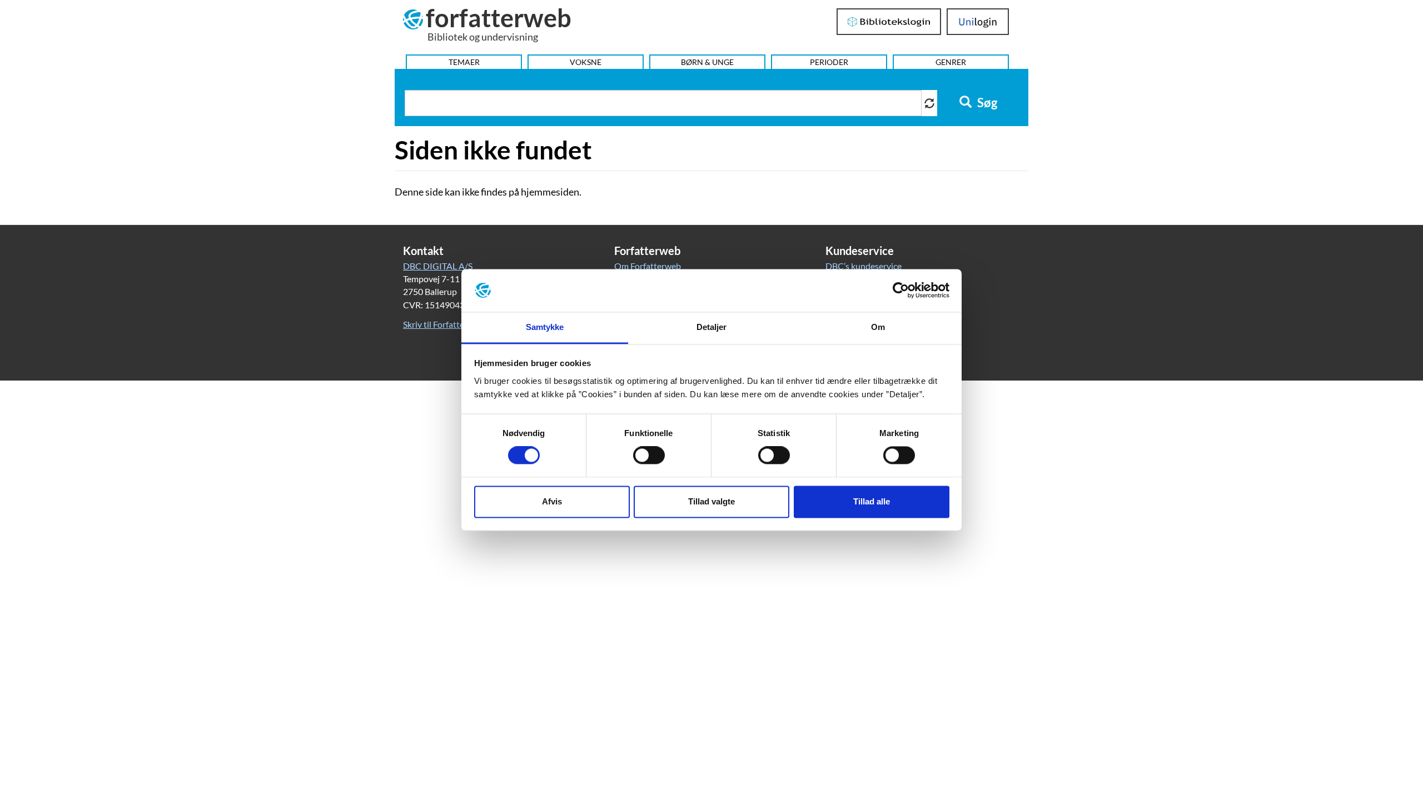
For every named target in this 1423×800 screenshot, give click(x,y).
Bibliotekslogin (889, 22)
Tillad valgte (711, 501)
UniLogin (978, 22)
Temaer (464, 62)
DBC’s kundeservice (863, 266)
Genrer (951, 62)
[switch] (649, 455)
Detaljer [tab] (711, 327)
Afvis (552, 501)
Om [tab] (878, 327)
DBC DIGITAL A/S (437, 266)
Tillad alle (871, 501)
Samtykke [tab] (545, 327)
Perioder (829, 62)
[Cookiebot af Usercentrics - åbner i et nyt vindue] (900, 290)
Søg (986, 103)
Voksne (585, 62)
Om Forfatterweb (647, 266)
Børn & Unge (707, 62)
